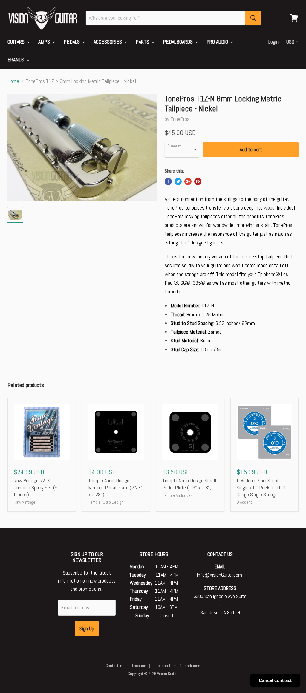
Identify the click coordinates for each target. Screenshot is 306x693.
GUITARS (16, 41)
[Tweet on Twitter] (178, 181)
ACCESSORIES (108, 41)
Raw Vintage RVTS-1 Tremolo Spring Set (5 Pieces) (36, 487)
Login (273, 41)
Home (13, 81)
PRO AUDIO (217, 41)
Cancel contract (275, 680)
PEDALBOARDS (178, 41)
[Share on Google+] (188, 181)
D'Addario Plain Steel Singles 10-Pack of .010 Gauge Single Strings (261, 487)
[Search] (253, 18)
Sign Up (86, 628)
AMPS (44, 41)
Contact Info (116, 665)
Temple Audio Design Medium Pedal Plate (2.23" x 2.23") (115, 487)
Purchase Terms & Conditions (176, 665)
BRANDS (16, 59)
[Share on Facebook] (168, 181)
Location (139, 665)
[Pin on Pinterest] (197, 181)
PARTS (143, 41)
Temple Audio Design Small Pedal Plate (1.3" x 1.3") (189, 484)
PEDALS (72, 41)
